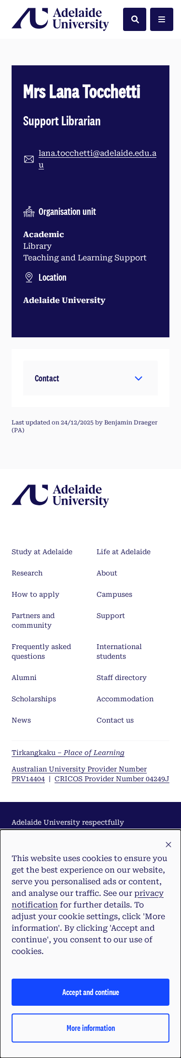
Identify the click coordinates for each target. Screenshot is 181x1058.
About (107, 573)
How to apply (35, 594)
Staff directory (122, 677)
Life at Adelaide (124, 552)
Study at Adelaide (42, 552)
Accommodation (125, 699)
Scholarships (34, 699)
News (21, 720)
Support (111, 616)
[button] (90, 378)
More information (91, 1027)
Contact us (115, 720)
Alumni (24, 677)
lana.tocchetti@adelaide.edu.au (97, 159)
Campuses (114, 594)
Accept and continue (90, 992)
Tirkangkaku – (68, 752)
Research (27, 573)
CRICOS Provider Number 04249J (112, 779)
